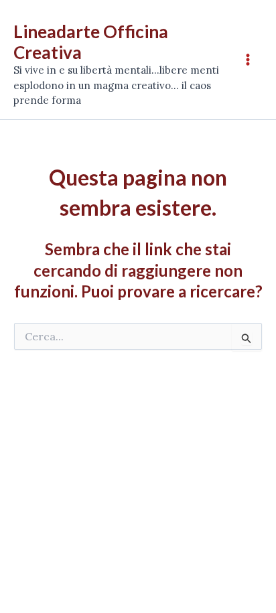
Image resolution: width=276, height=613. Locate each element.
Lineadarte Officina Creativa (90, 42)
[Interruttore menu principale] (248, 59)
